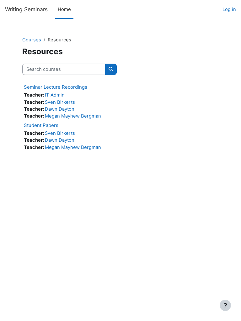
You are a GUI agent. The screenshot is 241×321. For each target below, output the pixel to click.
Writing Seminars (26, 9)
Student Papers (41, 125)
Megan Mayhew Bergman (73, 116)
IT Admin (55, 95)
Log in (229, 9)
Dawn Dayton (59, 109)
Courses (31, 40)
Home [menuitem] (64, 9)
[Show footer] (225, 305)
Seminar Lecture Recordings (55, 87)
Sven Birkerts (60, 102)
